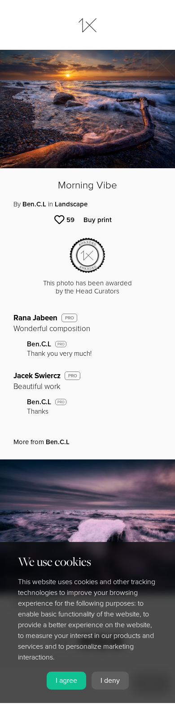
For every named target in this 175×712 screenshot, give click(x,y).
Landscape (71, 204)
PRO (69, 318)
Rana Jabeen (35, 318)
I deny (110, 680)
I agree (66, 680)
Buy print (97, 220)
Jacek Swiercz (37, 375)
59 (70, 220)
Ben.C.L (34, 204)
